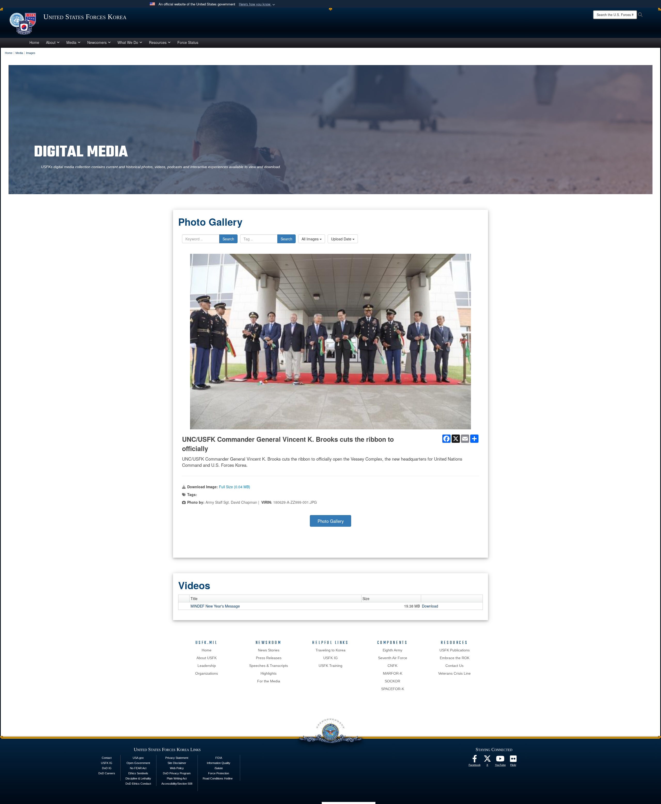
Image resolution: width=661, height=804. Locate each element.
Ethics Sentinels (138, 773)
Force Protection (218, 773)
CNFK (392, 666)
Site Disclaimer (177, 762)
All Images (311, 238)
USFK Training (330, 666)
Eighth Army (392, 650)
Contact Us (454, 666)
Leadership (207, 666)
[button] (257, 4)
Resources (158, 42)
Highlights (269, 673)
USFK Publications (454, 650)
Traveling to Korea (330, 650)
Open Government (138, 762)
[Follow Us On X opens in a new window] (487, 760)
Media (71, 42)
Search (228, 238)
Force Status (187, 42)
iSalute (219, 768)
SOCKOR (392, 681)
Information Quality (218, 762)
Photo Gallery (331, 521)
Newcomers (97, 42)
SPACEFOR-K (392, 689)
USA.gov (138, 757)
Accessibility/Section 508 (176, 783)
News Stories (268, 650)
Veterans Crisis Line (454, 673)
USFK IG (330, 658)
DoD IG (107, 768)
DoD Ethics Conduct (138, 783)
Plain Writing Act (177, 778)
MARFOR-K (392, 673)
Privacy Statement (176, 757)
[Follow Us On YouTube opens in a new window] (500, 760)
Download (430, 606)
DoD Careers (106, 773)
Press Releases (268, 658)
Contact (107, 757)
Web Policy (177, 768)
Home (34, 42)
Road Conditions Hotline (218, 778)
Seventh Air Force (392, 658)
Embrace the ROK (454, 658)
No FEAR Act (138, 768)
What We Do (127, 42)
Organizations (206, 673)
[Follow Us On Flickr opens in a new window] (513, 760)
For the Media (268, 681)
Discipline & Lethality (138, 778)
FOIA (218, 757)
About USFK (206, 658)
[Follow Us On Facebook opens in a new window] (474, 760)
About (51, 42)
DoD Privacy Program (177, 773)
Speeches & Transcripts (268, 666)
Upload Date (341, 238)
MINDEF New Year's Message (215, 606)
